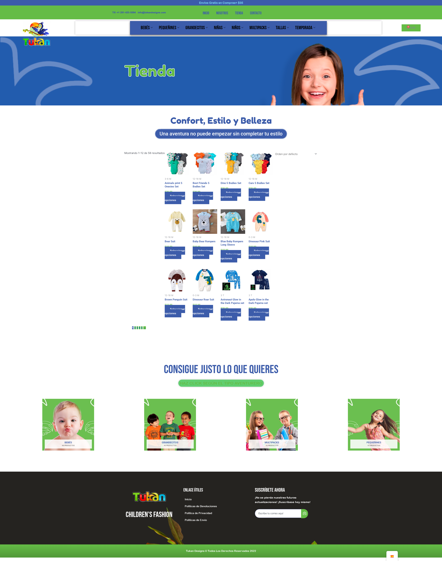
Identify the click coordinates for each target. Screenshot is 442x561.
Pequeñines (167, 28)
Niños (236, 28)
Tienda (239, 13)
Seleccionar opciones (175, 198)
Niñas (218, 28)
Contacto (256, 13)
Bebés (145, 28)
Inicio (206, 13)
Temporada (303, 28)
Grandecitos (195, 28)
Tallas (281, 28)
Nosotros (222, 13)
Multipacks (258, 28)
